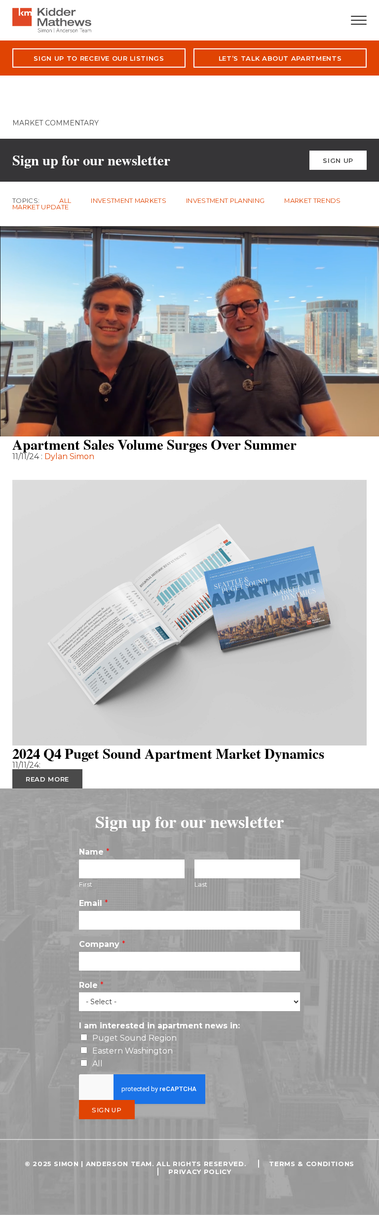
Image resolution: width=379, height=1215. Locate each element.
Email (93, 903)
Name (94, 852)
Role (91, 985)
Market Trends (312, 200)
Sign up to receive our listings (99, 58)
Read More (47, 470)
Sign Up (338, 160)
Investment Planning (225, 200)
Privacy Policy (199, 1172)
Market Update (40, 207)
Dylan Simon (69, 456)
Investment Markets (128, 200)
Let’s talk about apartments (280, 58)
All (65, 200)
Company (102, 944)
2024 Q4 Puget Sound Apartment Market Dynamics (168, 753)
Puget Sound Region (134, 1038)
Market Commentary (55, 123)
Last (200, 884)
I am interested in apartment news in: (159, 1025)
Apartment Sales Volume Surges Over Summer (154, 444)
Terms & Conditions (311, 1164)
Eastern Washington (132, 1051)
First (85, 884)
